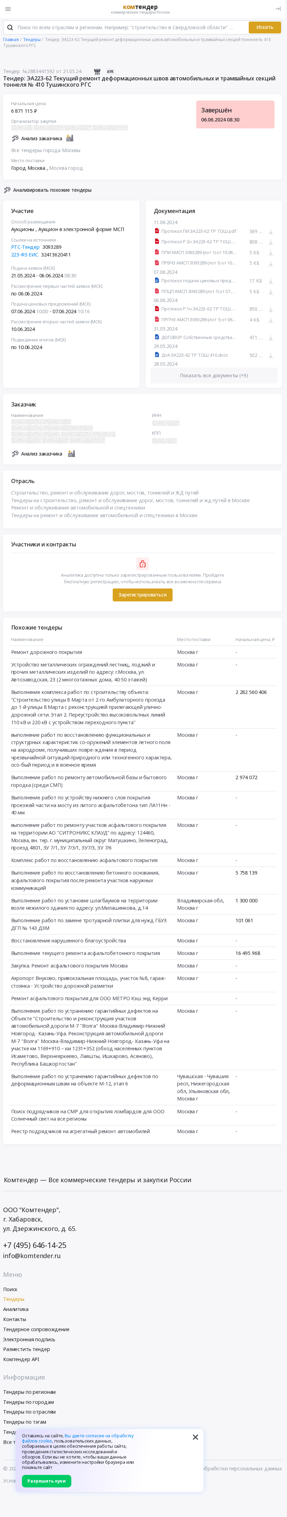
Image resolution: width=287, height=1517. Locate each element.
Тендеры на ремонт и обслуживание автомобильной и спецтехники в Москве (104, 515)
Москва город (66, 168)
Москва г (187, 652)
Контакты (14, 1319)
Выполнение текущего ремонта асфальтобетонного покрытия (85, 953)
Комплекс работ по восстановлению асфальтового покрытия (84, 860)
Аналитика (16, 1309)
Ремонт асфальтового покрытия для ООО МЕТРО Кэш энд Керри (89, 998)
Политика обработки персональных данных (229, 1468)
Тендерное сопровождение (36, 1329)
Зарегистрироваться (142, 595)
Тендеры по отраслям (29, 1411)
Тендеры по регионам (29, 1392)
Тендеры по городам (28, 1402)
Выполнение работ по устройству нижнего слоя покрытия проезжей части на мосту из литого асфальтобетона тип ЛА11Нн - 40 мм (90, 805)
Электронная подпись (29, 1339)
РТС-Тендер (25, 247)
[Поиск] (10, 27)
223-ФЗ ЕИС (25, 254)
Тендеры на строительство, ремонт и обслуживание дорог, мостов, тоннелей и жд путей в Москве (130, 500)
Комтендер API (21, 1359)
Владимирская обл (200, 900)
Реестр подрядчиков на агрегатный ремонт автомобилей (80, 1131)
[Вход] (278, 9)
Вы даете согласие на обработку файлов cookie (78, 1438)
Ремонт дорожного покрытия (46, 652)
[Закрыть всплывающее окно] (195, 1436)
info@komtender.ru (32, 1255)
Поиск (10, 1289)
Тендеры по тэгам (24, 1422)
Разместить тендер (26, 1349)
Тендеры (13, 1299)
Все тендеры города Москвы (45, 150)
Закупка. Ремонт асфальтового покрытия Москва (69, 965)
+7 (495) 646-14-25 (34, 1245)
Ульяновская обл (209, 1091)
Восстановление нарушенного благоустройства (68, 940)
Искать (264, 27)
